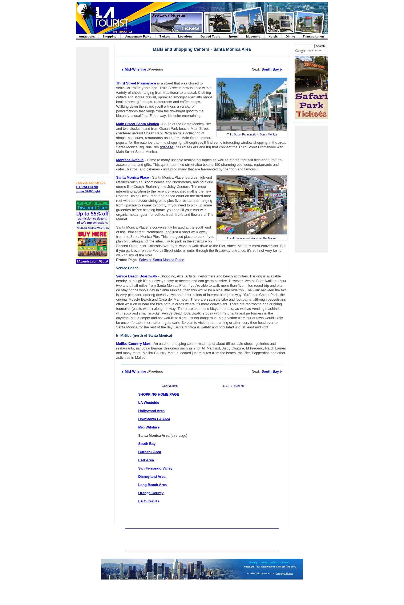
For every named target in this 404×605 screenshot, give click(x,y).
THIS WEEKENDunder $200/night (90, 187)
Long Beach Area (152, 485)
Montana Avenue (130, 160)
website (167, 147)
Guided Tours (210, 36)
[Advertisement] (92, 110)
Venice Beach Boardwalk (136, 276)
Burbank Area (149, 452)
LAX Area (146, 460)
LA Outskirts (148, 501)
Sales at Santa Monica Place (161, 260)
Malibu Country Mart (133, 344)
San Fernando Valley (155, 468)
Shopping (109, 36)
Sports (233, 36)
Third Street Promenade (136, 83)
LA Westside (148, 403)
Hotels (273, 36)
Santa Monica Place (132, 177)
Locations (185, 36)
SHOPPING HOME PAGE (158, 394)
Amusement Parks (138, 36)
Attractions (87, 36)
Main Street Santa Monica (137, 124)
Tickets (164, 36)
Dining (290, 36)
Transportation (313, 36)
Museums (253, 36)
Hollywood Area (151, 411)
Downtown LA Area (154, 419)
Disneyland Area (151, 477)
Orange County (150, 493)
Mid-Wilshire (135, 69)
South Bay (271, 69)
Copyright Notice (284, 573)
